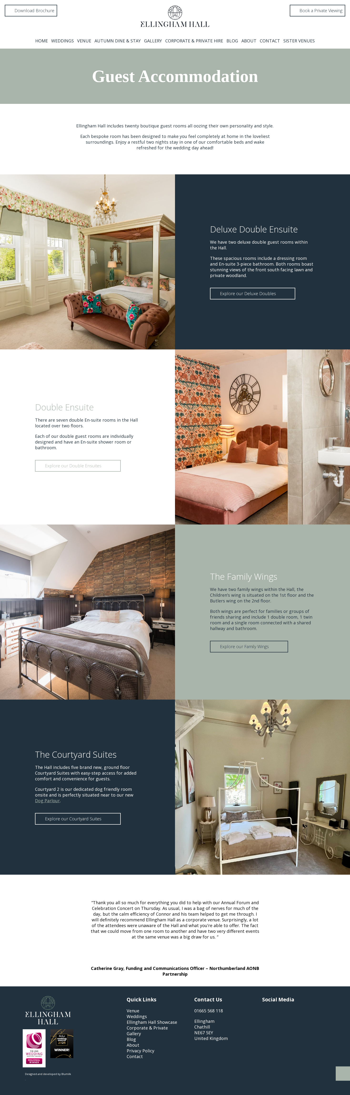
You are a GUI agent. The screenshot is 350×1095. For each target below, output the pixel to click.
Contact (270, 41)
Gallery (153, 41)
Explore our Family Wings (245, 646)
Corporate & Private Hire (194, 41)
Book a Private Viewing (320, 10)
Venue (84, 41)
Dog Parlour (47, 800)
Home (41, 41)
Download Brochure (33, 10)
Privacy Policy (140, 1051)
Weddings (62, 41)
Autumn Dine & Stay (118, 41)
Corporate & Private (147, 1028)
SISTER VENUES (299, 41)
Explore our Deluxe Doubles (248, 293)
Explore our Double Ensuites (74, 466)
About (248, 41)
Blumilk (66, 1074)
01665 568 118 (208, 1011)
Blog (232, 41)
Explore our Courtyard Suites (74, 819)
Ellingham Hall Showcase (152, 1022)
